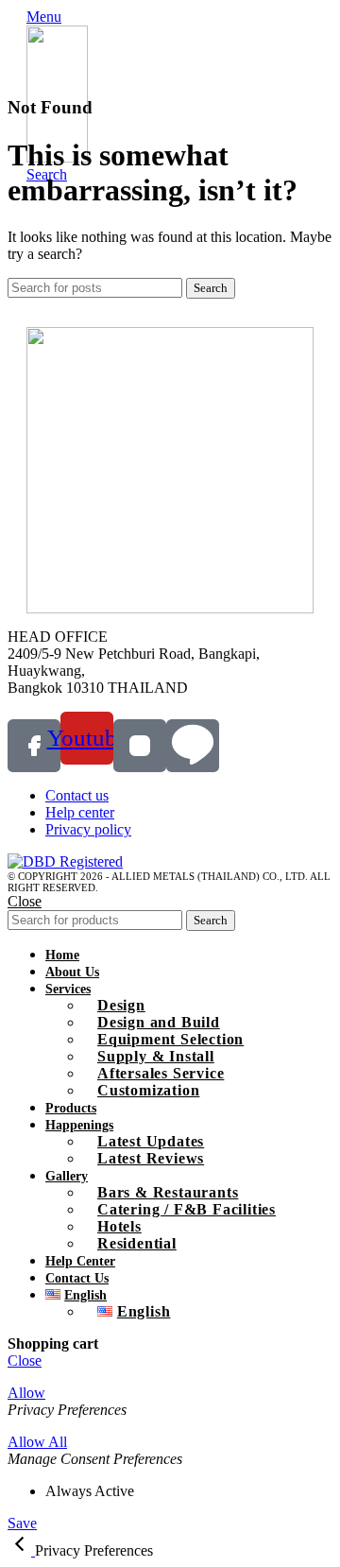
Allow (26, 1393)
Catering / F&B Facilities (186, 1209)
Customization (148, 1090)
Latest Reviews (150, 1158)
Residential (137, 1243)
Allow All (37, 1442)
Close (25, 901)
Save (22, 1523)
